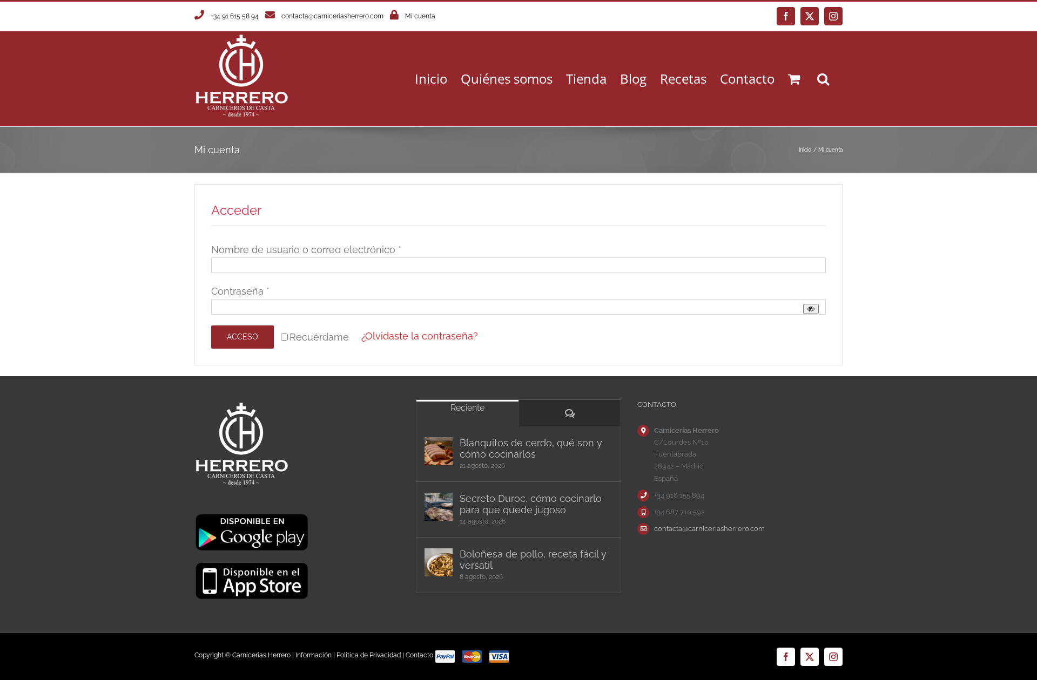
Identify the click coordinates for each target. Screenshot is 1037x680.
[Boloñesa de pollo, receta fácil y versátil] (439, 562)
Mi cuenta (420, 16)
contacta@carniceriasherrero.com (332, 16)
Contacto (419, 655)
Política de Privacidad (368, 655)
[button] (823, 78)
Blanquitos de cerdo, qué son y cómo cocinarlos (531, 448)
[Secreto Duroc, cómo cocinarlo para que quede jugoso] (439, 507)
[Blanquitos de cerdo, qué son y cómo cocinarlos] (439, 451)
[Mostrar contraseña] (811, 309)
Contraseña (240, 291)
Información (313, 655)
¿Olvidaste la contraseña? (419, 336)
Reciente (467, 408)
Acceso (242, 336)
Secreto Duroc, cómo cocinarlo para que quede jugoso (531, 504)
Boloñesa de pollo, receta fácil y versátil (533, 559)
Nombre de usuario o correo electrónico (306, 249)
